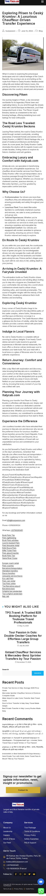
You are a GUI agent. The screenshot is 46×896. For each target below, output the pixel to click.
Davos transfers (8, 573)
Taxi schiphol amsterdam (12, 594)
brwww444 (6, 754)
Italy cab (5, 596)
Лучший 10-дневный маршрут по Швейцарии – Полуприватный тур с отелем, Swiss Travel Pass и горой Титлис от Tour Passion (22, 740)
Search (5, 669)
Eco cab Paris (7, 578)
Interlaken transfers (10, 571)
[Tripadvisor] (25, 874)
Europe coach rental (10, 563)
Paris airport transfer (10, 553)
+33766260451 (17, 530)
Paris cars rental (8, 581)
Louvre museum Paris (11, 543)
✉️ (40, 881)
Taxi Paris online (9, 584)
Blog (41, 31)
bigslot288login (8, 724)
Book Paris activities (10, 540)
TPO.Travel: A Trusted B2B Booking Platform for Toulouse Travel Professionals (23, 617)
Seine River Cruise (9, 558)
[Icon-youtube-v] (34, 874)
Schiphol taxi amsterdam (12, 591)
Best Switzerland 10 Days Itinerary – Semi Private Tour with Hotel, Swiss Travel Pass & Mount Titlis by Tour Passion (21, 756)
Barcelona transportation (12, 568)
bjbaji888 (5, 731)
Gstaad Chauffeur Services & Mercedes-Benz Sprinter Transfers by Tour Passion (23, 655)
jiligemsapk (6, 738)
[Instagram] (20, 874)
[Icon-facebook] (16, 874)
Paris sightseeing (9, 538)
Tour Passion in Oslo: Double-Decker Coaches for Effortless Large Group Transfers (23, 637)
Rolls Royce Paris (9, 548)
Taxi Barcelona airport (11, 586)
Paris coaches (8, 566)
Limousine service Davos (12, 576)
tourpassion (10, 31)
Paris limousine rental (10, 545)
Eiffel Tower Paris (9, 550)
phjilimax (5, 747)
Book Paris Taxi (8, 556)
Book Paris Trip (8, 535)
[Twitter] (29, 874)
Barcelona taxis (8, 589)
